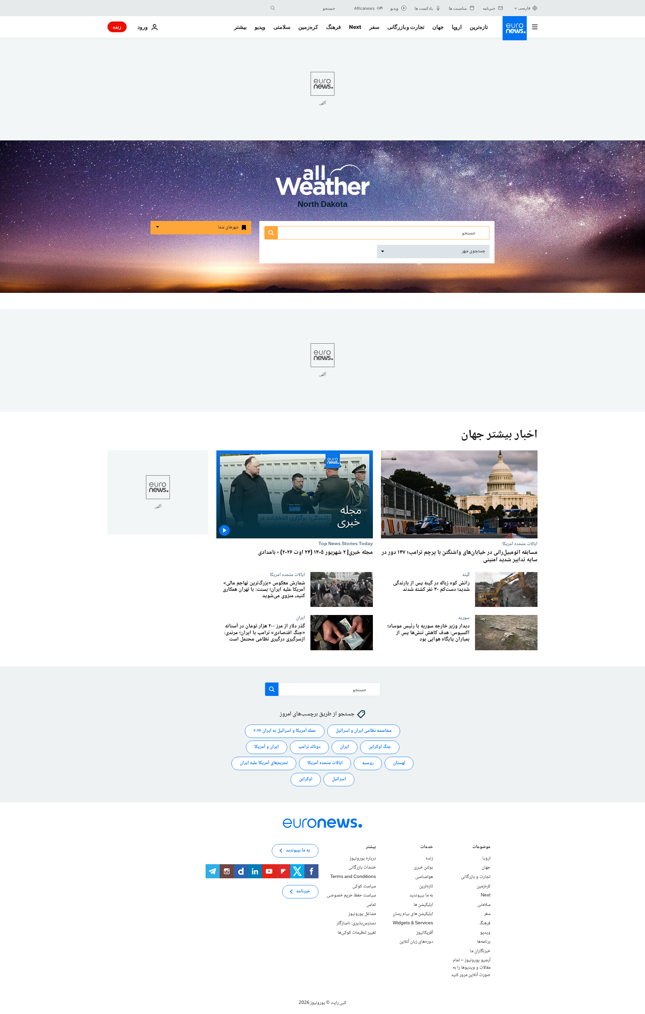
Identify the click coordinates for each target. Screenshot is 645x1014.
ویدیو (260, 27)
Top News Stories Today (345, 543)
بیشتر (371, 847)
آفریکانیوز (424, 933)
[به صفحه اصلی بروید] (515, 28)
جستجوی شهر (473, 251)
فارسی (524, 7)
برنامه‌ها (483, 942)
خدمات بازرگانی (362, 868)
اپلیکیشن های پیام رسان (413, 914)
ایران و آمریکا (266, 747)
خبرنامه (303, 891)
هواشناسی (424, 877)
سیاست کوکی (364, 886)
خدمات (426, 847)
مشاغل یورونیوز (362, 914)
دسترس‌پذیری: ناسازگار (356, 923)
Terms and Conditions (353, 877)
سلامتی (281, 27)
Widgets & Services (413, 923)
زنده (117, 27)
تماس (371, 905)
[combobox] (306, 8)
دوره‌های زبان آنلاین (416, 942)
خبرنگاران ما (480, 951)
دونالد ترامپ (309, 747)
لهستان (399, 763)
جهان (438, 27)
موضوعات (481, 847)
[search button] (272, 8)
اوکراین (305, 779)
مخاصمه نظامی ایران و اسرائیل (364, 731)
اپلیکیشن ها (423, 905)
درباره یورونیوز (363, 858)
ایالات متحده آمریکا (325, 763)
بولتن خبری (423, 868)
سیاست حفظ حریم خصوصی (351, 895)
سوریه (464, 617)
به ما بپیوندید (421, 895)
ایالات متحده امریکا (520, 543)
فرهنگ (333, 27)
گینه (466, 574)
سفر (374, 27)
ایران (300, 617)
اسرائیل (339, 779)
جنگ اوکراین (380, 747)
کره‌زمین (308, 27)
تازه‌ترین (479, 27)
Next (355, 27)
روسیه (368, 763)
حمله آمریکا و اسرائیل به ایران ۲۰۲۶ (284, 731)
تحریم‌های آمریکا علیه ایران (264, 763)
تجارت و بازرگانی (405, 27)
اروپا (457, 27)
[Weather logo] (322, 184)
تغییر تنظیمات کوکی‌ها (357, 933)
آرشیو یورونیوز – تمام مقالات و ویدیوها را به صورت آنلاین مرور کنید (470, 967)
